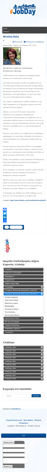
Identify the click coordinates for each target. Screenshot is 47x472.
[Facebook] (23, 210)
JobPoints (6, 31)
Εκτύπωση (18, 42)
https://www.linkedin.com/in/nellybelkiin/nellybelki (28, 200)
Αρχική (5, 28)
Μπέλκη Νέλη (11, 36)
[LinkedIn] (23, 217)
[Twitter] (23, 213)
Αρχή (23, 435)
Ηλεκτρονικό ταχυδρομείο (34, 42)
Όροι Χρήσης (28, 420)
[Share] (23, 220)
